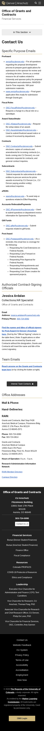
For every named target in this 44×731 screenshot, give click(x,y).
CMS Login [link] (22, 718)
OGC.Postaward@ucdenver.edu (20, 239)
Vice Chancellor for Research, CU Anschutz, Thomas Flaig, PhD (22, 602)
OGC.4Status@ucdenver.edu (18, 124)
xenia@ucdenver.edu (15, 62)
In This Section (20, 32)
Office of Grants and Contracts (16, 12)
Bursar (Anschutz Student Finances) (22, 545)
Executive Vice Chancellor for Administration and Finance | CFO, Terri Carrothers (22, 592)
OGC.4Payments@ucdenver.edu (20, 210)
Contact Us (22, 640)
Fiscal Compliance (22, 555)
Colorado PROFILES (22, 567)
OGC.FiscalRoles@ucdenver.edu (20, 108)
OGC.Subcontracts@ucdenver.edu (21, 171)
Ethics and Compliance (22, 577)
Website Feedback (22, 645)
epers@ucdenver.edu (15, 196)
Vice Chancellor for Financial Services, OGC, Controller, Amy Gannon (22, 623)
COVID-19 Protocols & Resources (22, 572)
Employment (22, 675)
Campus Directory (9, 477)
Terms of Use (22, 660)
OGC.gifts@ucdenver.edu (17, 226)
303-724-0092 (23, 319)
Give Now (22, 680)
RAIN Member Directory (12, 472)
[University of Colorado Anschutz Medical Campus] (22, 3)
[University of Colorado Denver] (9, 3)
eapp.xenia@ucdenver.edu (17, 91)
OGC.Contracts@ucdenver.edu (19, 146)
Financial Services (11, 18)
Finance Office (22, 550)
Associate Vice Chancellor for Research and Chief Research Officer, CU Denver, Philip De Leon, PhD (22, 612)
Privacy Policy (22, 655)
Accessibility (22, 665)
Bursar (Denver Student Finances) (22, 540)
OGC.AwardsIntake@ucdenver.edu (21, 130)
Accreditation (22, 670)
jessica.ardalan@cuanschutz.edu (25, 315)
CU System (22, 650)
